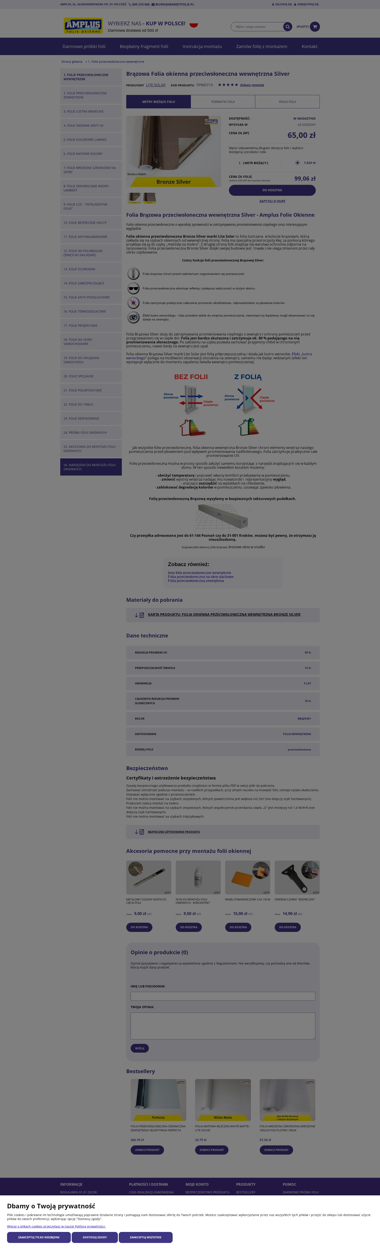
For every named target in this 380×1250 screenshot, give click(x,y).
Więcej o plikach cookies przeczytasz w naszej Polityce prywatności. (56, 1226)
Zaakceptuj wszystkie (145, 1237)
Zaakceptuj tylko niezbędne (39, 1237)
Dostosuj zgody (95, 1237)
